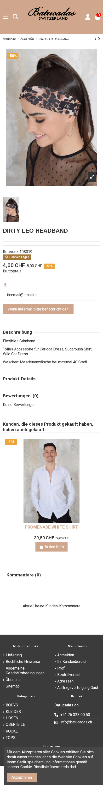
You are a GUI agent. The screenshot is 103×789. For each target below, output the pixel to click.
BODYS (12, 705)
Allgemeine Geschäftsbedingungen (25, 671)
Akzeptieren (21, 777)
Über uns (13, 679)
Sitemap (13, 686)
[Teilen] (5, 285)
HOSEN (12, 718)
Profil (61, 668)
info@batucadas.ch (76, 722)
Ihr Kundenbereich (72, 661)
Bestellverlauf (69, 674)
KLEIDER (13, 711)
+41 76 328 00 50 (75, 714)
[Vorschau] (94, 455)
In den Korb (54, 547)
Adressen (65, 681)
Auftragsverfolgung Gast (77, 687)
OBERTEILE (15, 724)
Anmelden (65, 655)
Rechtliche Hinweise (23, 661)
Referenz (10, 251)
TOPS (11, 737)
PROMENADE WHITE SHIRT (51, 527)
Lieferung (14, 655)
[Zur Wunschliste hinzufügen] (94, 446)
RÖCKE (12, 731)
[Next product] (99, 39)
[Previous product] (96, 39)
